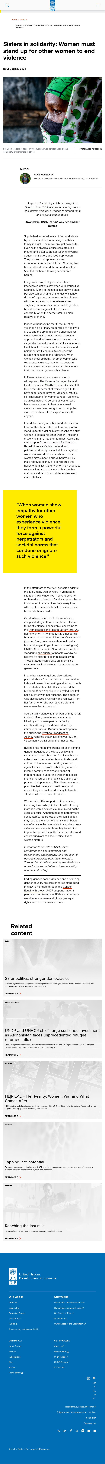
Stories (12, 1367)
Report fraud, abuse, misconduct (80, 1406)
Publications (14, 1356)
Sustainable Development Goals (69, 1302)
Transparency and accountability (24, 1329)
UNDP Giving (60, 1362)
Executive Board (16, 1313)
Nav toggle (98, 5)
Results (12, 1351)
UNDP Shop (60, 1356)
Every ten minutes (46, 717)
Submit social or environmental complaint (76, 1412)
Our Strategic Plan (63, 1313)
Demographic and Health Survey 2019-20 (53, 630)
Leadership (14, 1307)
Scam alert (91, 1417)
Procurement (60, 1351)
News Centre (15, 1346)
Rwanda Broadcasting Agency (46, 735)
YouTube (89, 1430)
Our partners (15, 1318)
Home (14, 20)
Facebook (70, 1430)
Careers (58, 1346)
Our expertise (60, 1318)
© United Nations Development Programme (29, 1449)
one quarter (45, 653)
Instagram (82, 1430)
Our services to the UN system (69, 1323)
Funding (13, 1323)
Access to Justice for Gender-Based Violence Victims (49, 444)
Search (7, 5)
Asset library (15, 1372)
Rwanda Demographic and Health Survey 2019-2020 (50, 383)
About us (13, 1302)
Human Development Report (68, 1307)
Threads (76, 1430)
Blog (23, 20)
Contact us (59, 1367)
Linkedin (64, 1430)
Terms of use (90, 1423)
